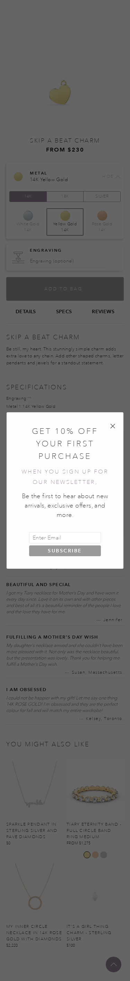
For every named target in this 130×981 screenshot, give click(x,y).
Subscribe (65, 551)
